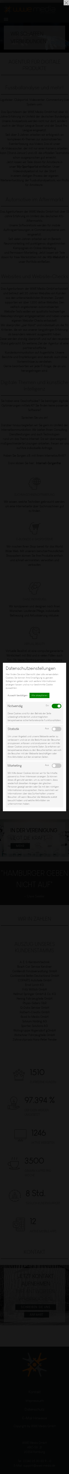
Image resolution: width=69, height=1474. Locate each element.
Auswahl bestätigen (18, 695)
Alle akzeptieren (39, 695)
